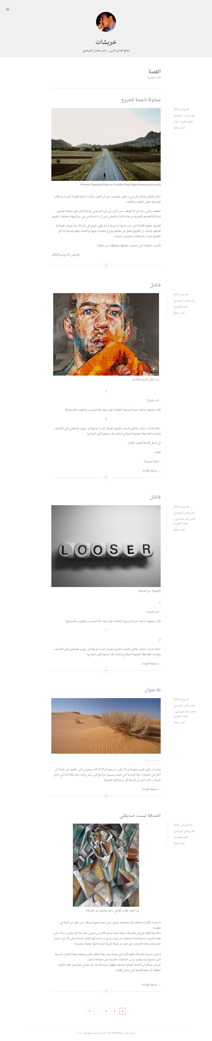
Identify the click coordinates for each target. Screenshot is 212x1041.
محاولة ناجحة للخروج (141, 100)
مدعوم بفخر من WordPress (123, 1033)
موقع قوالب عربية (84, 1033)
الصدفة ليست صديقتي (140, 816)
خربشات (106, 42)
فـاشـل (155, 285)
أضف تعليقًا (179, 128)
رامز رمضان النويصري (184, 115)
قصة (176, 122)
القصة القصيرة (181, 307)
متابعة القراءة (151, 470)
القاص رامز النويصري (185, 519)
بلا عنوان (153, 690)
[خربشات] (106, 36)
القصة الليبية (186, 122)
